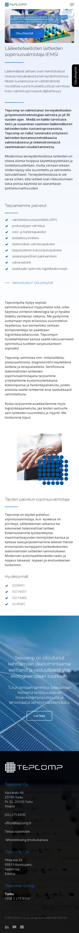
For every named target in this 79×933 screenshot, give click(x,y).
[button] (72, 4)
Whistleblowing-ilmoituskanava (26, 840)
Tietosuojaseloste (17, 831)
